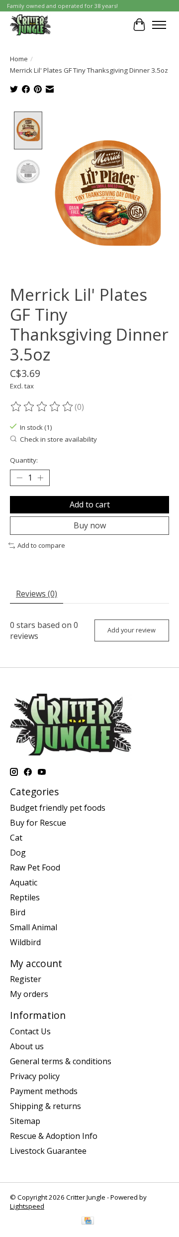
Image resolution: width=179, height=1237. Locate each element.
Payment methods (44, 1091)
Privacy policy (35, 1076)
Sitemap (25, 1120)
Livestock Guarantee (48, 1150)
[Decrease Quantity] (19, 478)
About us (27, 1046)
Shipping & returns (45, 1106)
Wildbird (25, 942)
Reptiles (25, 897)
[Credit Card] (88, 1222)
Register (25, 979)
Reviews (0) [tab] (36, 593)
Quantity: (24, 460)
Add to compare (41, 545)
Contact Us (30, 1031)
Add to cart (90, 504)
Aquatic (23, 882)
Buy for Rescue (38, 822)
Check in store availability (58, 439)
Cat (16, 837)
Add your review (131, 629)
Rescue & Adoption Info (53, 1135)
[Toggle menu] (159, 25)
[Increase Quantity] (40, 478)
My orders (29, 994)
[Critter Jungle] (30, 24)
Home (19, 58)
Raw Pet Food (35, 867)
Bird (17, 912)
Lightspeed (27, 1206)
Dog (18, 852)
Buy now (90, 525)
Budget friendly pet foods (57, 807)
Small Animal (33, 927)
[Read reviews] (42, 407)
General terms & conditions (60, 1061)
